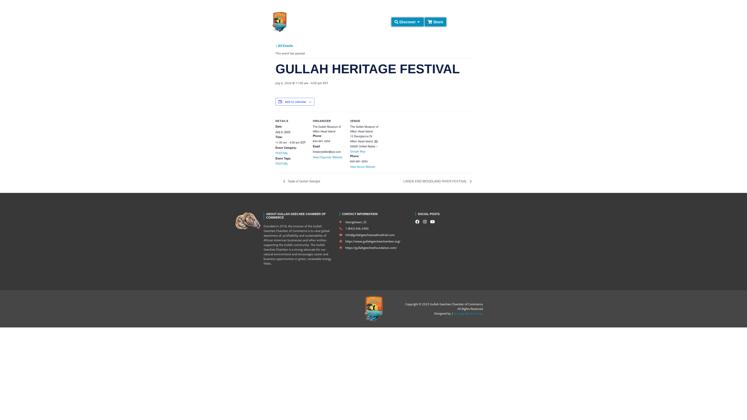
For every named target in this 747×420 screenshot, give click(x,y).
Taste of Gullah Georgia (303, 181)
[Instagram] (463, 4)
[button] (479, 4)
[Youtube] (469, 4)
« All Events (284, 45)
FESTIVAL (281, 153)
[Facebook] (456, 4)
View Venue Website (362, 167)
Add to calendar (295, 102)
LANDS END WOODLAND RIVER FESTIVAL (435, 181)
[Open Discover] (419, 22)
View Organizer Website (327, 157)
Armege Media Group (468, 313)
